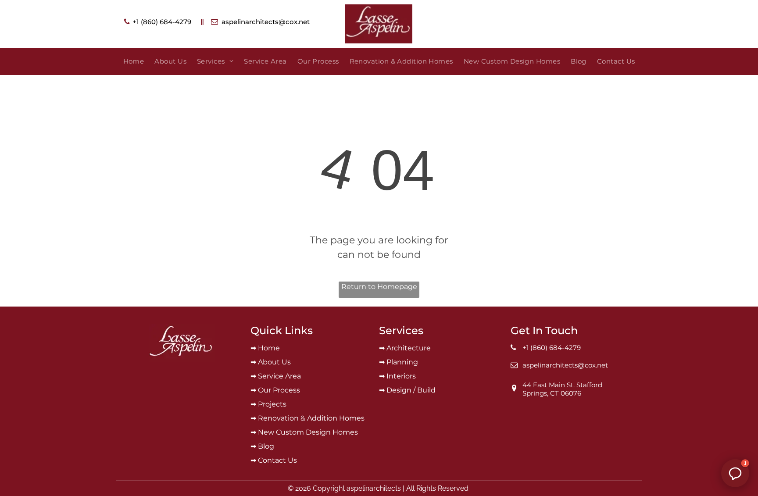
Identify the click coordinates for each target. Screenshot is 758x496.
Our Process (279, 390)
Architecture (408, 348)
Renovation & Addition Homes (311, 418)
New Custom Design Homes (308, 432)
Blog (266, 446)
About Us (274, 362)
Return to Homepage (379, 286)
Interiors (401, 376)
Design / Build (411, 390)
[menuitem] (134, 61)
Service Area (279, 376)
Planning (402, 362)
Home (269, 348)
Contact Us (277, 460)
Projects (272, 404)
